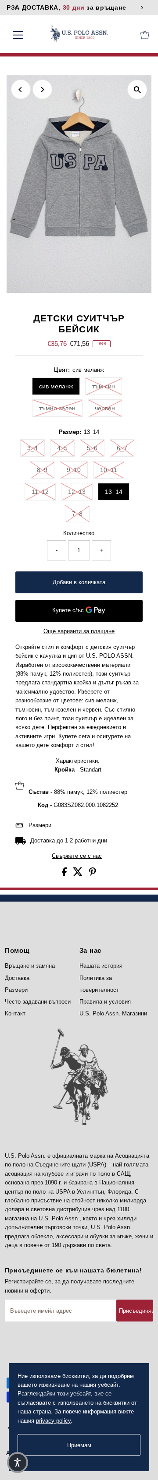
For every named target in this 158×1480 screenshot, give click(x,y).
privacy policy (53, 1420)
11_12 (40, 491)
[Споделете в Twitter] (79, 874)
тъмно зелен (57, 408)
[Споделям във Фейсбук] (65, 874)
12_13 (77, 491)
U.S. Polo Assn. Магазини (113, 1013)
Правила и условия (105, 1001)
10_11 (108, 469)
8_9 (42, 469)
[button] (17, 1462)
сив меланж (56, 386)
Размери (40, 825)
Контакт (15, 1013)
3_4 (32, 447)
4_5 (62, 447)
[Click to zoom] (137, 89)
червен (105, 408)
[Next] (42, 89)
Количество (78, 533)
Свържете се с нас (77, 856)
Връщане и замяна (30, 965)
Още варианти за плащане (79, 631)
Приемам (79, 1445)
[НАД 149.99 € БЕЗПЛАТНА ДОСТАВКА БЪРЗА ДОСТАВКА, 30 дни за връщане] (79, 7)
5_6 (92, 447)
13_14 (113, 491)
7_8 (77, 513)
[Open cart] (144, 35)
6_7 (122, 447)
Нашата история (100, 965)
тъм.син (103, 386)
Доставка (17, 978)
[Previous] (21, 89)
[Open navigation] (23, 35)
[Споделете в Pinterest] (92, 874)
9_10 (74, 469)
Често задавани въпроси (38, 1001)
